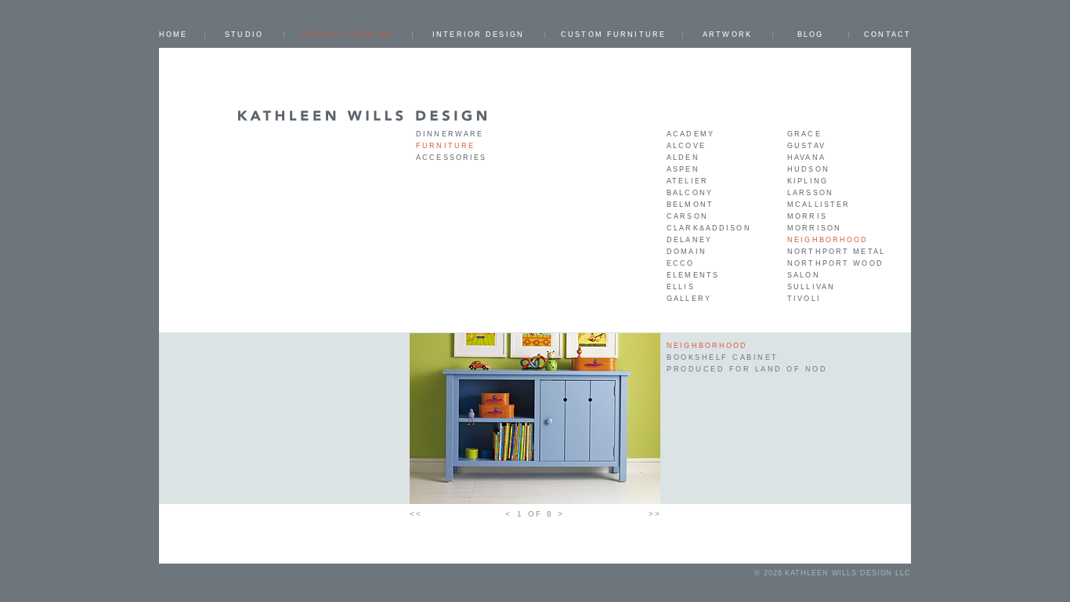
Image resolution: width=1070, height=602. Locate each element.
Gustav (806, 146)
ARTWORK (727, 34)
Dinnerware (449, 134)
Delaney (689, 240)
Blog (810, 34)
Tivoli (804, 299)
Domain (687, 252)
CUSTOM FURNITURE (613, 34)
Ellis (681, 287)
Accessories (451, 157)
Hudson (808, 169)
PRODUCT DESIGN (347, 34)
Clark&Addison (709, 228)
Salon (803, 275)
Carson (687, 216)
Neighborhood (828, 240)
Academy (690, 134)
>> (654, 514)
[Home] (362, 115)
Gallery (689, 299)
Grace (804, 134)
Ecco (681, 263)
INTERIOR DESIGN (478, 34)
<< (415, 514)
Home (173, 34)
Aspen (683, 169)
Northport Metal (836, 252)
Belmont (690, 205)
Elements (693, 275)
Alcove (686, 146)
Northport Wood (835, 263)
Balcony (690, 193)
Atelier (687, 181)
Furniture (445, 146)
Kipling (807, 181)
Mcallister (818, 205)
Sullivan (811, 287)
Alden (683, 157)
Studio (244, 34)
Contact (887, 34)
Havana (806, 157)
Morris (807, 216)
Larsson (810, 193)
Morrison (814, 228)
